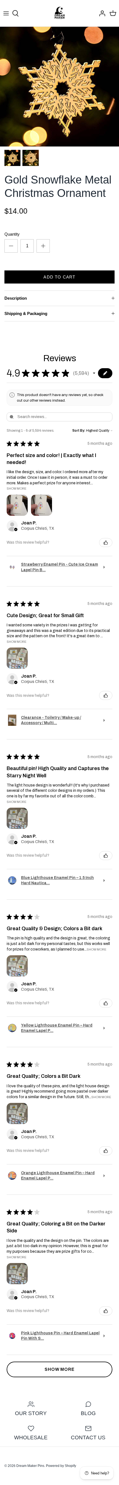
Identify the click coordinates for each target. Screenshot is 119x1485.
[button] (94, 373)
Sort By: (78, 431)
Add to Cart (59, 277)
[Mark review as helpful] (105, 542)
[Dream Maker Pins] (59, 13)
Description (15, 298)
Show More (16, 488)
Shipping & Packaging (25, 313)
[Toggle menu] (6, 13)
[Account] (101, 13)
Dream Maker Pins (30, 1466)
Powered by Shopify (61, 1466)
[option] (59, 86)
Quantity (12, 234)
